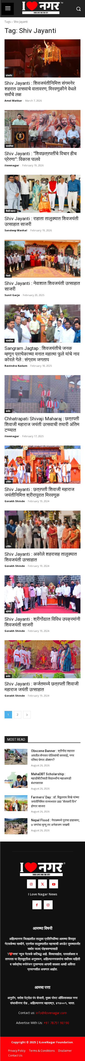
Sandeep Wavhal (16, 230)
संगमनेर (9, 75)
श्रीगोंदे (8, 611)
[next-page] (27, 714)
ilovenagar (12, 165)
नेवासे (8, 275)
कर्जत (8, 411)
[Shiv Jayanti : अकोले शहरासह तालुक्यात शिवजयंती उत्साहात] (42, 530)
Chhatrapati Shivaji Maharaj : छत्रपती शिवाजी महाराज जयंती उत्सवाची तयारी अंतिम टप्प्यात (42, 424)
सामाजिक (9, 145)
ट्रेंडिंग (8, 481)
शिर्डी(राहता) (11, 210)
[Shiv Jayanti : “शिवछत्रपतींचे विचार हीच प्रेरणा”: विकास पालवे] (42, 129)
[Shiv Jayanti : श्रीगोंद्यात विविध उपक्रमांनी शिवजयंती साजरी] (42, 594)
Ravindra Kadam (16, 365)
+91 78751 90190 (56, 1023)
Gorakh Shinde (15, 501)
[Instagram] (31, 883)
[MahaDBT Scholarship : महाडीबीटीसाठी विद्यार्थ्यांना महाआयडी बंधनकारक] (16, 780)
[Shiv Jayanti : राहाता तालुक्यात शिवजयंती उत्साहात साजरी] (42, 194)
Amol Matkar (13, 100)
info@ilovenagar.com (51, 1013)
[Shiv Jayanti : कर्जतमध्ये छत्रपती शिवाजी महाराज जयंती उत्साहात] (42, 659)
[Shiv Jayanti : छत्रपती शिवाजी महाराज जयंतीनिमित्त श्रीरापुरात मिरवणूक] (42, 465)
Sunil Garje (12, 295)
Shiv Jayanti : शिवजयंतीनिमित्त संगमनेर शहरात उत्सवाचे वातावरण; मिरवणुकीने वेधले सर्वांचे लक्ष (40, 88)
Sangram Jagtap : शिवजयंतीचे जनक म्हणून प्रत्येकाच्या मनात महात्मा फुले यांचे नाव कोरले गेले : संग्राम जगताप (42, 354)
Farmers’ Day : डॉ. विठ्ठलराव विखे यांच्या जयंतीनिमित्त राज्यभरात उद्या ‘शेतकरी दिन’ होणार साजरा (55, 801)
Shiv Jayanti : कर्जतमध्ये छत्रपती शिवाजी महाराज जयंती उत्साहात (42, 686)
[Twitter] (42, 883)
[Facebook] (36, 904)
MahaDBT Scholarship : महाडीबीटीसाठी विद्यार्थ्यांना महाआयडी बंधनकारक (51, 778)
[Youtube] (53, 883)
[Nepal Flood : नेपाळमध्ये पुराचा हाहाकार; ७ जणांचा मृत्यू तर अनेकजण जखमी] (16, 826)
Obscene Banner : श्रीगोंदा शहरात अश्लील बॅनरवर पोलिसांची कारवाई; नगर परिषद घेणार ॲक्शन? (53, 755)
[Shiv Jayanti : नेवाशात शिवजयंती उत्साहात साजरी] (42, 259)
